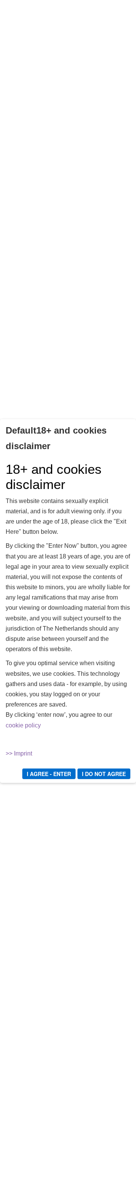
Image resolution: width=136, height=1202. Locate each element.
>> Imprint (19, 753)
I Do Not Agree (104, 774)
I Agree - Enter (49, 774)
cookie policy (23, 725)
